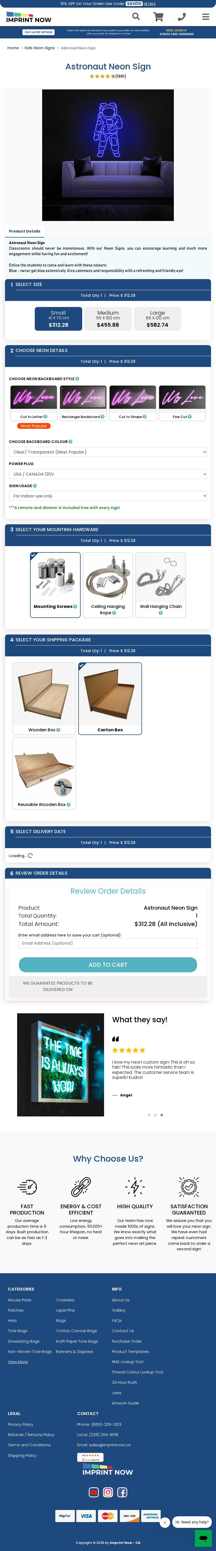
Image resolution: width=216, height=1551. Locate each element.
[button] (149, 1115)
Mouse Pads (19, 1300)
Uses (116, 1393)
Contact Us (123, 1330)
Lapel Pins (65, 1310)
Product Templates (130, 1351)
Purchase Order (127, 1341)
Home (13, 48)
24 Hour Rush (124, 1382)
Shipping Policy (22, 1455)
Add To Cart (108, 965)
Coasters (65, 1300)
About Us (121, 1300)
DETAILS (150, 4)
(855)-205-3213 (106, 1424)
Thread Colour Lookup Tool (137, 1372)
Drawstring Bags (24, 1341)
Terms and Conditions (29, 1445)
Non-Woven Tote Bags (30, 1351)
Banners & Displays (74, 1351)
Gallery (118, 1310)
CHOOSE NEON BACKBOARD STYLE (42, 378)
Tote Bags (17, 1330)
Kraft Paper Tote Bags (77, 1341)
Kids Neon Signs (40, 48)
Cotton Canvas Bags (76, 1330)
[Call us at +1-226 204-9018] (182, 18)
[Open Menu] (204, 17)
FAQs (117, 1320)
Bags (61, 1320)
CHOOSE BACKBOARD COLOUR (38, 441)
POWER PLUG (21, 463)
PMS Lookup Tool (127, 1361)
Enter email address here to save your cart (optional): (69, 935)
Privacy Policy (20, 1424)
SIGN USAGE (21, 486)
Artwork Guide (125, 1403)
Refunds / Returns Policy (31, 1434)
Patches (16, 1310)
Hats (12, 1320)
